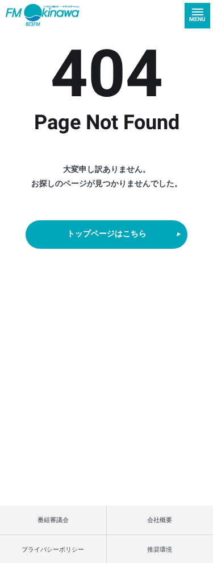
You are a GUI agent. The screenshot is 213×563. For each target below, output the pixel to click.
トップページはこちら (107, 234)
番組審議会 (53, 519)
